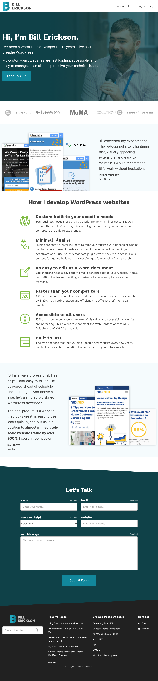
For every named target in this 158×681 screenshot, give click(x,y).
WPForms (97, 650)
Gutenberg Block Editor (104, 623)
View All (52, 662)
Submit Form (79, 580)
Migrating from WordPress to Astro (65, 646)
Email (109, 500)
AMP (95, 644)
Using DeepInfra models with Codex (66, 623)
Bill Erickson (17, 6)
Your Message (79, 534)
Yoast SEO (98, 639)
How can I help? (48, 517)
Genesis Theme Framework (106, 628)
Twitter (145, 628)
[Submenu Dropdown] (131, 6)
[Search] (152, 6)
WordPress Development (105, 655)
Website (86, 517)
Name (48, 500)
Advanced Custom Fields (105, 634)
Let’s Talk (14, 76)
